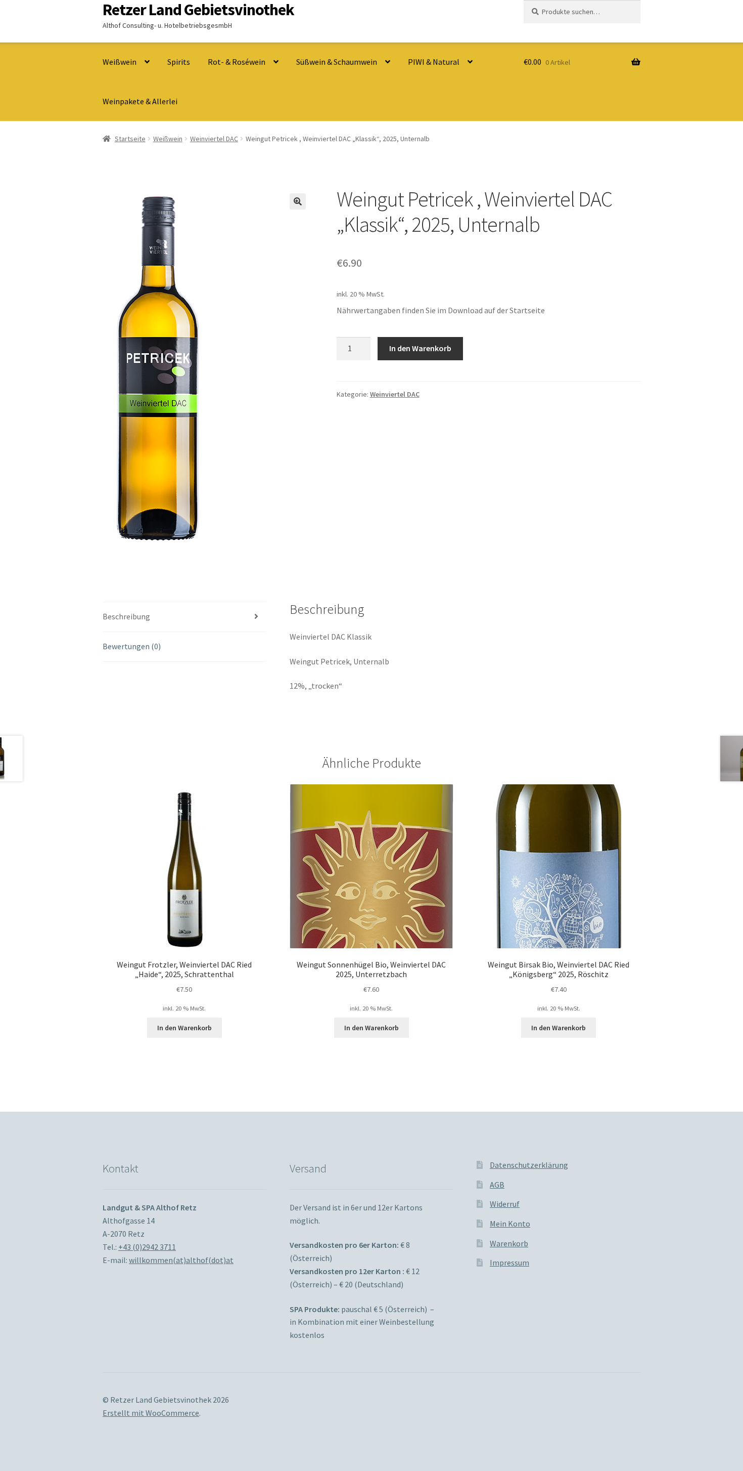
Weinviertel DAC (214, 138)
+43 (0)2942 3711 (147, 1247)
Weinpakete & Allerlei (140, 101)
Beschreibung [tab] (126, 616)
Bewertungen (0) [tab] (132, 646)
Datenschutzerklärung (529, 1165)
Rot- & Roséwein (236, 62)
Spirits (178, 62)
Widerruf (505, 1204)
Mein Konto (510, 1223)
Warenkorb (509, 1243)
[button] (298, 201)
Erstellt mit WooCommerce (151, 1413)
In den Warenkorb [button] (184, 1027)
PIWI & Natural (433, 62)
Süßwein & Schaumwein (336, 62)
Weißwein (119, 62)
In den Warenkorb (420, 348)
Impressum (509, 1262)
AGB (497, 1185)
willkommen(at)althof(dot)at (181, 1260)
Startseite (130, 138)
